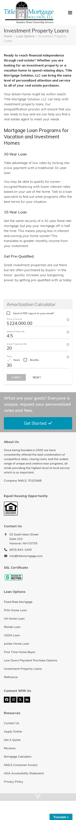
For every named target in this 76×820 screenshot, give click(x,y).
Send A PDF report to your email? (33, 313)
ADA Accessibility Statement (24, 773)
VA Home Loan (14, 618)
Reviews (10, 748)
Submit (16, 377)
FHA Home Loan (15, 610)
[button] (70, 12)
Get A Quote (12, 740)
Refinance (11, 677)
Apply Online (13, 731)
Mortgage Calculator (18, 756)
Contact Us (11, 723)
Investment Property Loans (23, 668)
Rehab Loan (12, 627)
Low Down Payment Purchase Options (30, 660)
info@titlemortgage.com (25, 556)
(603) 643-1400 (20, 549)
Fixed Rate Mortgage (18, 602)
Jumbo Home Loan (16, 643)
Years (16, 360)
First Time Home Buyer (19, 652)
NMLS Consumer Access (20, 765)
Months (34, 360)
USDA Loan (12, 635)
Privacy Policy (13, 781)
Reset (37, 377)
